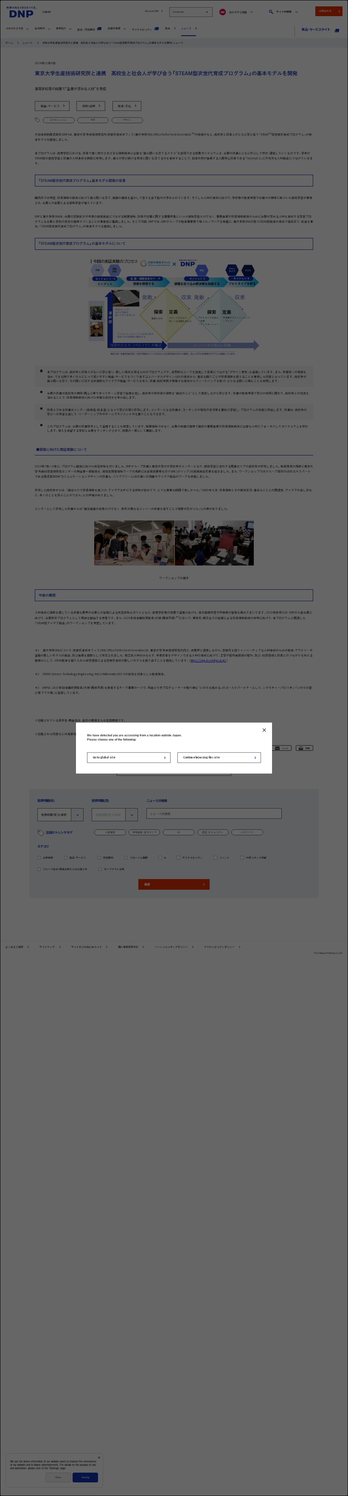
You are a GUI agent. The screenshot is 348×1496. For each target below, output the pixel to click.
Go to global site (104, 757)
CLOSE (264, 730)
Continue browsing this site (201, 757)
